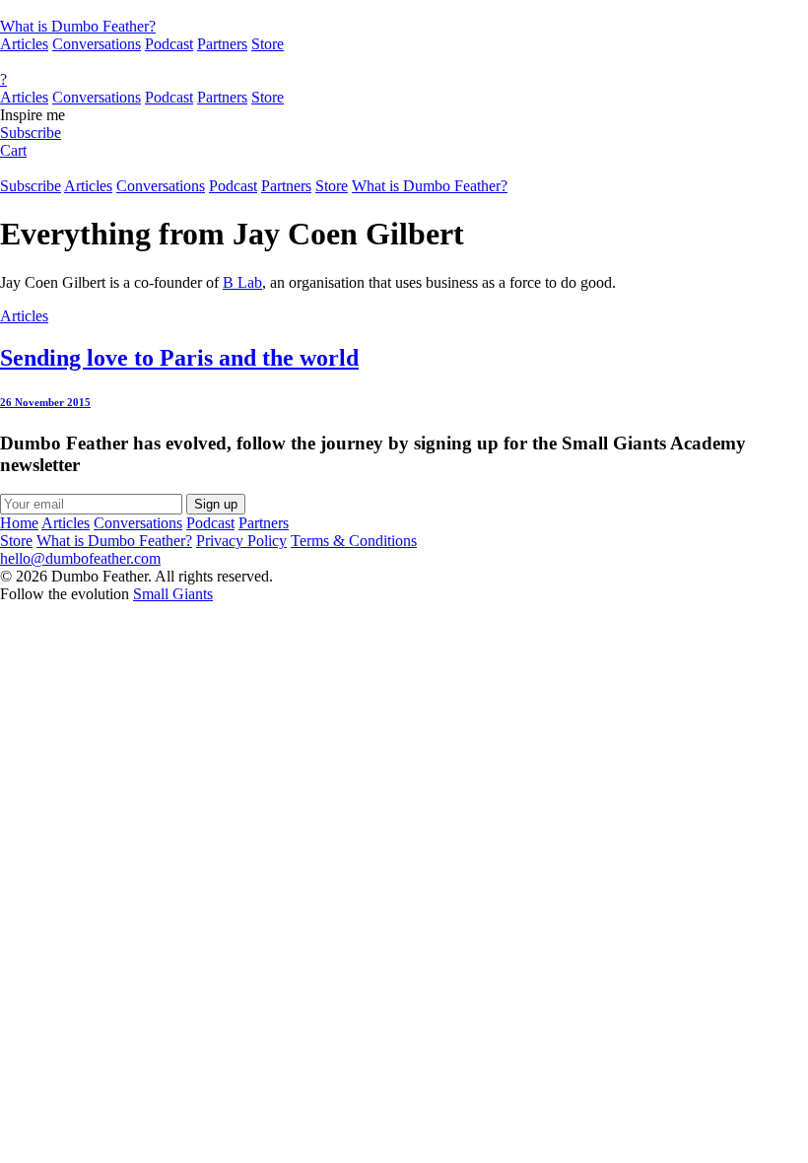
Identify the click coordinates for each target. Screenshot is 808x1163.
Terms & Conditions (354, 540)
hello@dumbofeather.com (80, 558)
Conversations (96, 43)
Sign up (215, 504)
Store (267, 43)
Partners (222, 43)
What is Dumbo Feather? (78, 26)
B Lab (242, 282)
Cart (13, 150)
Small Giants (173, 593)
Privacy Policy (241, 540)
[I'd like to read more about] (404, 9)
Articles (24, 43)
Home (19, 522)
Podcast (169, 43)
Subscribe (30, 132)
